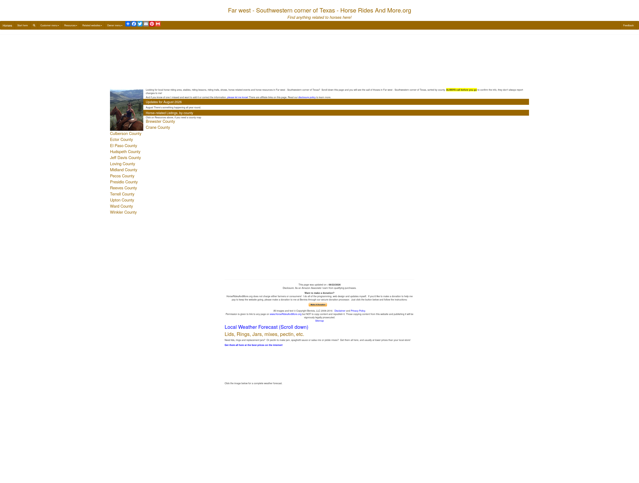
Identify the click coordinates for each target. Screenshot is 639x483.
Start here (22, 25)
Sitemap (319, 320)
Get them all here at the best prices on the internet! (254, 345)
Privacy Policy (358, 310)
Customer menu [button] (48, 25)
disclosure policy (307, 97)
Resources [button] (70, 25)
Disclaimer (339, 310)
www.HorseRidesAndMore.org (286, 314)
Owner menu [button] (114, 25)
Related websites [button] (91, 25)
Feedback (628, 25)
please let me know (237, 97)
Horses (7, 25)
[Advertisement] (319, 61)
